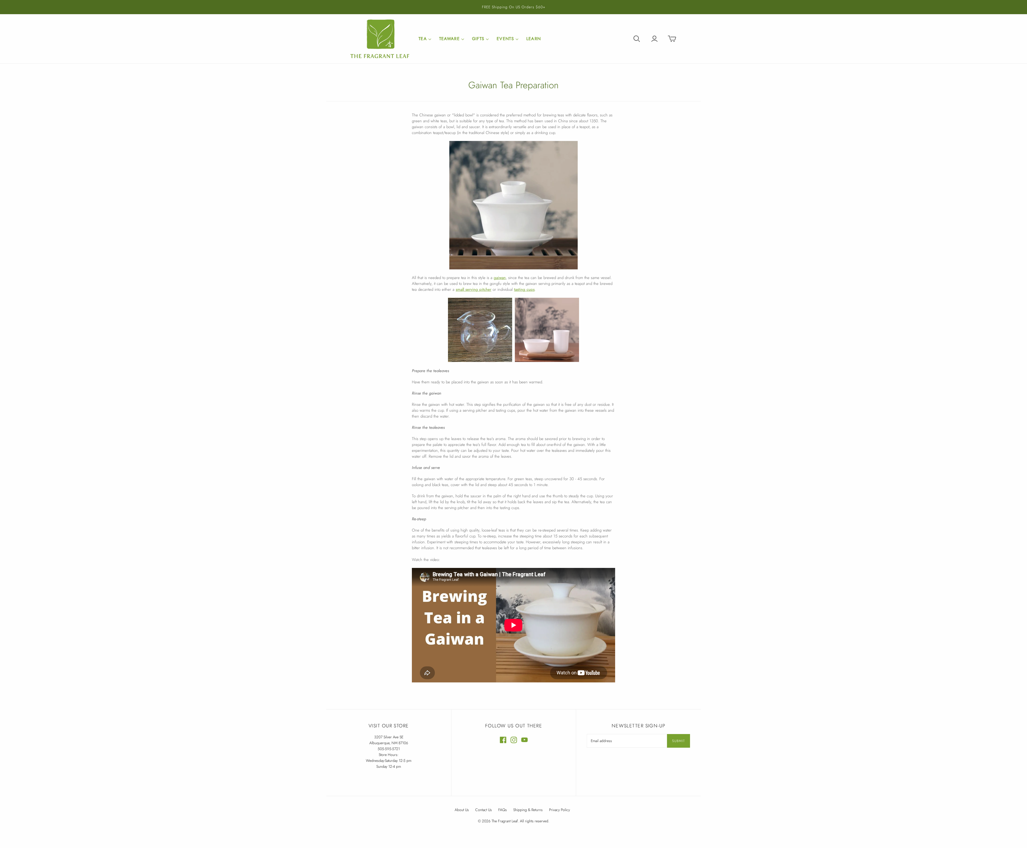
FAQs (502, 809)
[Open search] (637, 38)
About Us (462, 809)
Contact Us (483, 809)
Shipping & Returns (528, 809)
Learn (533, 39)
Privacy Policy (559, 809)
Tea (423, 39)
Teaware (449, 39)
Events (505, 39)
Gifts (478, 39)
